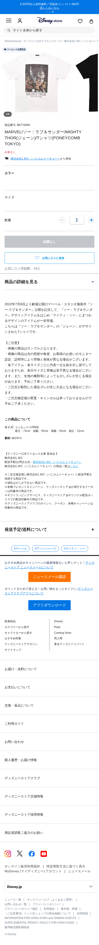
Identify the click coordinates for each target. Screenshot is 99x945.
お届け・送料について (21, 669)
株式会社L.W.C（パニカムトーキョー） (57, 462)
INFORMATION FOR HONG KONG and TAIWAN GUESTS (40, 918)
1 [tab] (48, 12)
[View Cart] (91, 21)
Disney (58, 621)
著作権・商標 (69, 908)
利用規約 (49, 908)
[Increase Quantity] (91, 220)
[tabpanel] (49, 7)
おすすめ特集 (13, 638)
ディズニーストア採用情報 (24, 814)
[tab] (49, 281)
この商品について (17, 419)
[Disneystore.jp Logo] (49, 20)
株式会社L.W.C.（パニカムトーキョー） (35, 158)
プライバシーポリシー (46, 904)
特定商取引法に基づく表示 (66, 866)
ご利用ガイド (14, 723)
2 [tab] (51, 12)
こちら (74, 466)
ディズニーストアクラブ (22, 778)
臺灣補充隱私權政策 (17, 927)
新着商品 (10, 621)
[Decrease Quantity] (62, 220)
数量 (8, 220)
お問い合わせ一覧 (16, 904)
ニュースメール (79, 871)
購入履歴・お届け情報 (21, 760)
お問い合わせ (14, 742)
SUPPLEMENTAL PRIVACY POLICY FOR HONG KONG (39, 922)
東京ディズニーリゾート (69, 644)
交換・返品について (19, 705)
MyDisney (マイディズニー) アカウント (33, 871)
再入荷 (58, 638)
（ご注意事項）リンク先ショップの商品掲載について (38, 913)
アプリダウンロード (49, 605)
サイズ (9, 197)
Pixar (57, 627)
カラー (9, 173)
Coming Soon (62, 632)
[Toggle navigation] (9, 21)
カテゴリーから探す (17, 627)
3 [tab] (54, 12)
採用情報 (82, 913)
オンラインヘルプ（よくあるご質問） (50, 899)
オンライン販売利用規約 (22, 866)
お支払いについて (17, 687)
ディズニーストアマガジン (21, 644)
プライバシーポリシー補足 (21, 908)
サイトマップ (13, 649)
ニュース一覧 (13, 899)
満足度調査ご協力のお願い (24, 833)
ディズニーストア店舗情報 (24, 796)
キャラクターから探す (18, 632)
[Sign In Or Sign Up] (20, 21)
